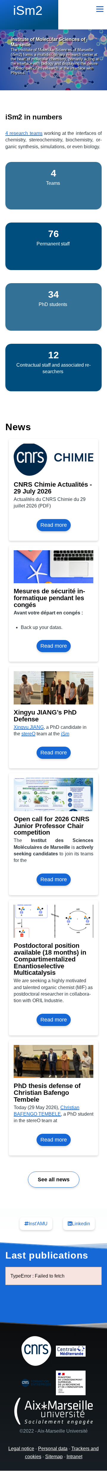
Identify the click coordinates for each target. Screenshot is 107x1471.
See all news (54, 1180)
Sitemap (54, 1456)
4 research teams (24, 133)
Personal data (52, 1448)
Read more (55, 526)
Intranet (74, 1456)
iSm (65, 733)
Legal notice (21, 1448)
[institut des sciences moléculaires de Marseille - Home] (29, 13)
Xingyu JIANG (29, 727)
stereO (28, 733)
